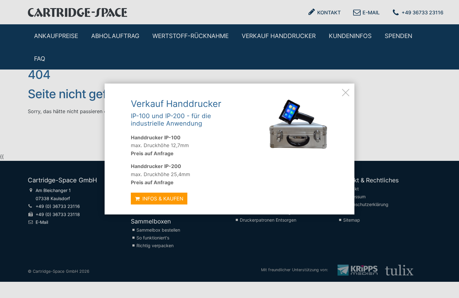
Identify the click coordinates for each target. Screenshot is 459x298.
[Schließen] (346, 92)
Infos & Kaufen (162, 198)
